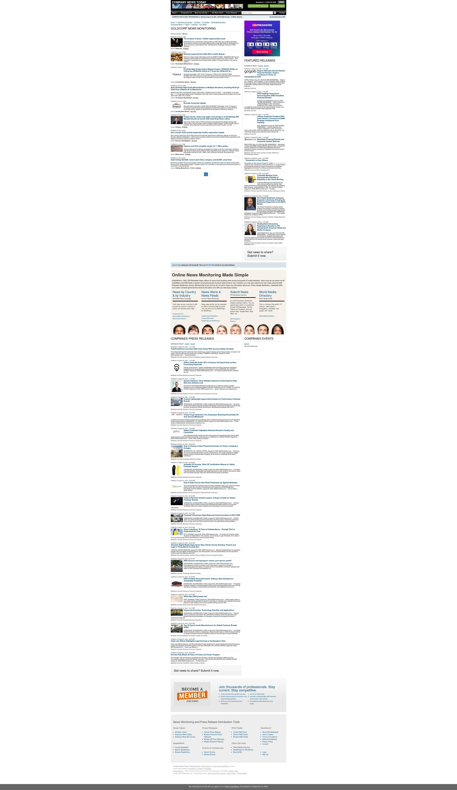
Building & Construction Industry (191, 636)
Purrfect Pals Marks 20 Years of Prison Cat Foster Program (195, 654)
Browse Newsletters (182, 752)
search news (176, 265)
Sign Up (265, 754)
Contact (282, 13)
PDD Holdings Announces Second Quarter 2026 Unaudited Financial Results (270, 95)
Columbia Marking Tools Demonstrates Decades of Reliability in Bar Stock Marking (270, 177)
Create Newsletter (182, 747)
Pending (186, 48)
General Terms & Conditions (217, 773)
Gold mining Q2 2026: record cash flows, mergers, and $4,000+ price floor (201, 159)
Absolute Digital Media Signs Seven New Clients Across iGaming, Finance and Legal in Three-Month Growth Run (203, 545)
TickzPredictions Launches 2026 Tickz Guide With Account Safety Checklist (202, 348)
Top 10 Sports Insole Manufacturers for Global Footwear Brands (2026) (210, 626)
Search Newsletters (182, 749)
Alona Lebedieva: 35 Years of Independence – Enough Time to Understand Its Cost (209, 530)
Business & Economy (211, 357)
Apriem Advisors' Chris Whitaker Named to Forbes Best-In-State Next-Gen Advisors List (210, 381)
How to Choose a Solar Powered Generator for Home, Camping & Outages (211, 447)
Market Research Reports (214, 741)
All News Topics (181, 732)
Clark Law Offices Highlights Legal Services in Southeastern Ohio (198, 641)
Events (232, 321)
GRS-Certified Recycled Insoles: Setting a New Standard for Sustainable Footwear (208, 579)
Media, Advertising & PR (263, 170)
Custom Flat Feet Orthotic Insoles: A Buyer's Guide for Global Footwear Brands (209, 498)
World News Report (179, 318)
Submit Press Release (212, 732)
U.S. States (205, 22)
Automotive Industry (261, 191)
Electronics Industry (195, 459)
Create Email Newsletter (209, 316)
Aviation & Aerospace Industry (276, 191)
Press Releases (232, 13)
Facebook (192, 768)
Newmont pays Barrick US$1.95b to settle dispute (204, 54)
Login (264, 752)
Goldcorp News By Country (185, 737)
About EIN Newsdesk (270, 732)
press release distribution (221, 766)
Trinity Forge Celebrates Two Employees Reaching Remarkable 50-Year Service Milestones (211, 415)
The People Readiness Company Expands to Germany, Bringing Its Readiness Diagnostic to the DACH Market (271, 200)
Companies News (176, 24)
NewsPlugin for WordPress (210, 321)
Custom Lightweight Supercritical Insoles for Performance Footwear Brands (212, 400)
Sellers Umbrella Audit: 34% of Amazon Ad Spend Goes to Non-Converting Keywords (210, 363)
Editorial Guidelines (269, 739)
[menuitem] (186, 734)
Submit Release (277, 6)
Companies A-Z (186, 13)
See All (266, 66)
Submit (260, 66)
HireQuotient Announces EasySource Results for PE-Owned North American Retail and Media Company (271, 226)
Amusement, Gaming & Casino (191, 555)
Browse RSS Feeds (240, 737)
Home (173, 22)
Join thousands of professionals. (243, 686)
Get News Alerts (217, 13)
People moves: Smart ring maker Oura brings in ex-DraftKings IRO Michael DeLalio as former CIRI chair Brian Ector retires (211, 117)
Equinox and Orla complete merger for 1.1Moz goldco (206, 146)
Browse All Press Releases (214, 739)
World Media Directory (218, 22)
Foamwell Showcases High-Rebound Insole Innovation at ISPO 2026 (212, 515)
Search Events (209, 752)
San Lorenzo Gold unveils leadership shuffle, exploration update (197, 132)
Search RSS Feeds (240, 734)
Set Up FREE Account (258, 6)
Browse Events (209, 754)
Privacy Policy (267, 741)
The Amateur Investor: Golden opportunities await (204, 38)
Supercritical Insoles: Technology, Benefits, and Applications (209, 610)
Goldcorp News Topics (183, 734)
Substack (208, 768)
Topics (187, 24)
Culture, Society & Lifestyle (263, 153)
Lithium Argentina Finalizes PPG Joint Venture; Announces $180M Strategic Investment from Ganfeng (271, 119)
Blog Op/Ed (237, 752)
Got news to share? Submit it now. (260, 254)
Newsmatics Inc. (178, 771)
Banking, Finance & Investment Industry (267, 217)
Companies (198, 375)
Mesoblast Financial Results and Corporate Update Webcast (270, 140)
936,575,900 (221, 17)
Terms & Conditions (269, 737)
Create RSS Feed (207, 318)
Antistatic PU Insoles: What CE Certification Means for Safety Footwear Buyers (209, 465)
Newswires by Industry (185, 22)
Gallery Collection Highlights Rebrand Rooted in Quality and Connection (209, 431)
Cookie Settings (242, 773)
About (174, 13)
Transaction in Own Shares (256, 160)
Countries (197, 22)
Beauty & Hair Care (188, 605)
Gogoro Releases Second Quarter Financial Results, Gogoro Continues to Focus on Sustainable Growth (264, 73)
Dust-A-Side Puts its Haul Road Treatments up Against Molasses (210, 482)
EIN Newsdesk (195, 766)
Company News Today (189, 2)
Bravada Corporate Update (195, 103)
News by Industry (201, 13)
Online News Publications (181, 316)
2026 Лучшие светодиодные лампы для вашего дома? (208, 560)
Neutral (193, 82)
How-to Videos (267, 734)
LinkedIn (199, 768)
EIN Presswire (234, 319)
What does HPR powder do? (195, 596)
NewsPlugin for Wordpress (243, 749)
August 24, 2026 (256, 69)
